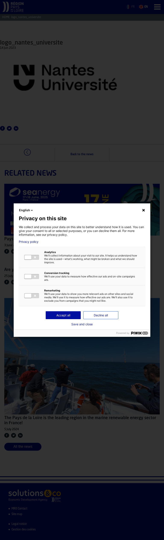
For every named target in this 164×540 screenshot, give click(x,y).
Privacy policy (28, 241)
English (24, 210)
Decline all (101, 315)
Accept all (63, 315)
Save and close (82, 324)
